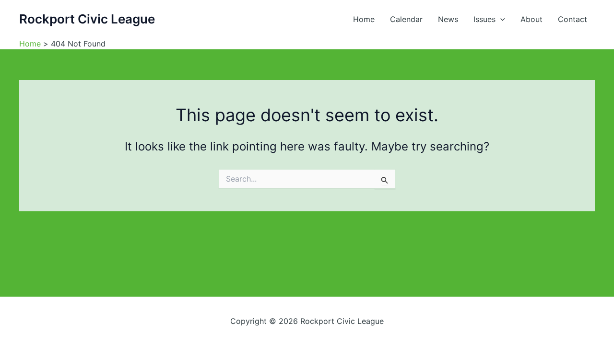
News (448, 19)
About (531, 19)
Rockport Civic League (87, 19)
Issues (484, 19)
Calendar (406, 19)
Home (364, 19)
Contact (572, 19)
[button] (500, 19)
